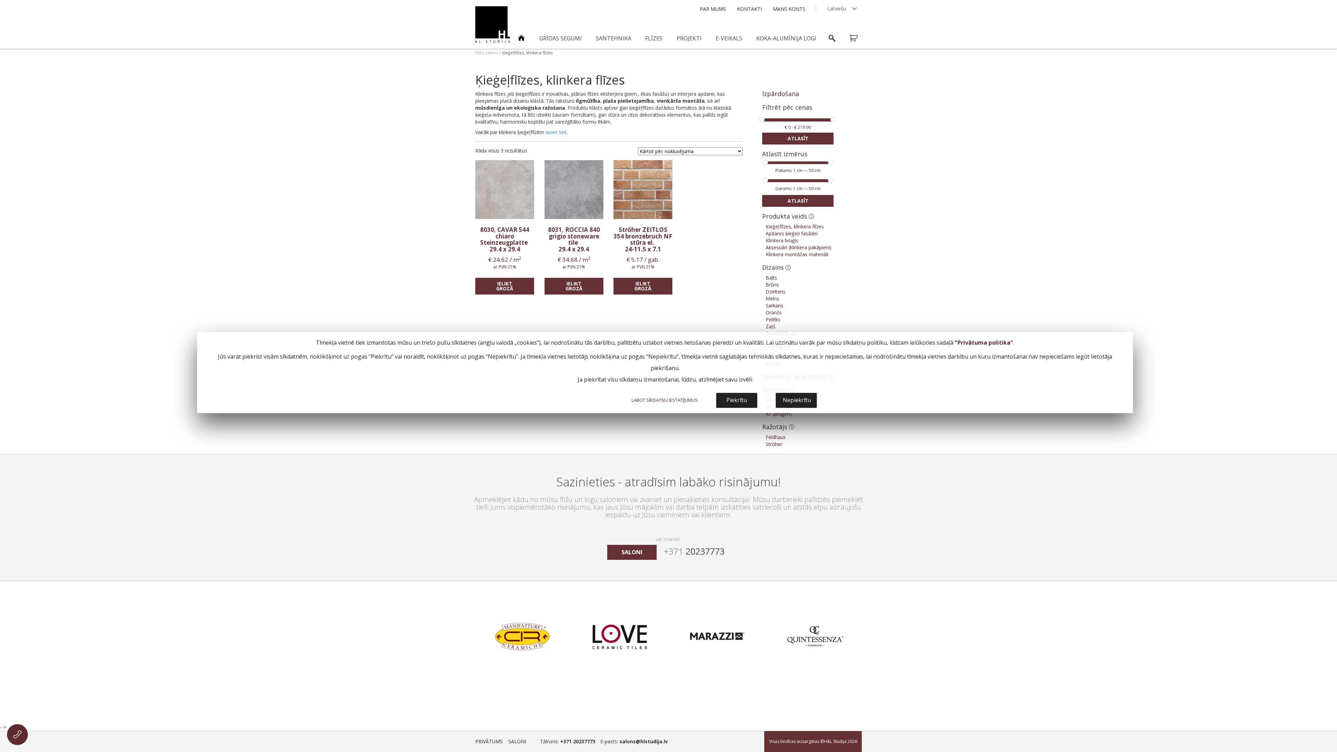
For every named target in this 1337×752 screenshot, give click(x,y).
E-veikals (729, 38)
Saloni (517, 741)
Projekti (689, 38)
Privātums (489, 741)
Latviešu (836, 8)
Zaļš (770, 326)
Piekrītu (736, 400)
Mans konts (789, 9)
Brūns (772, 284)
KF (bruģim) (779, 413)
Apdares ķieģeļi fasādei (792, 233)
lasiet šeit (556, 132)
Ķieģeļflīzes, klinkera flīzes (795, 226)
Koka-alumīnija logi (786, 38)
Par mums (713, 9)
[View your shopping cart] (858, 38)
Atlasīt (798, 138)
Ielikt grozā (504, 286)
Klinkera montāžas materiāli (797, 254)
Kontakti (749, 9)
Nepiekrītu (797, 400)
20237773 (694, 551)
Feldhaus (776, 437)
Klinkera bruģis (782, 240)
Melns (772, 298)
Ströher (774, 444)
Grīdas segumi (560, 38)
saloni (631, 552)
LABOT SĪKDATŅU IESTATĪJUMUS (665, 400)
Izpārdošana (780, 93)
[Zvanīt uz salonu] (17, 734)
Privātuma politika (983, 343)
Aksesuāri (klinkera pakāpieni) (798, 247)
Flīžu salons (486, 53)
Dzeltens (775, 291)
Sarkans (774, 305)
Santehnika (613, 38)
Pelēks (773, 319)
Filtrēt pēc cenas (787, 107)
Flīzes (654, 38)
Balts (771, 277)
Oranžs (774, 312)
